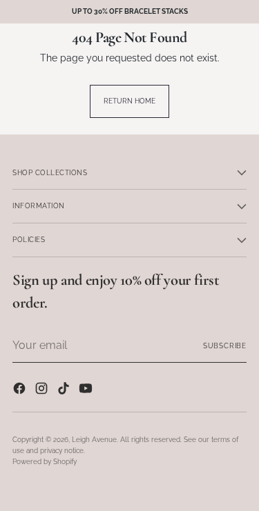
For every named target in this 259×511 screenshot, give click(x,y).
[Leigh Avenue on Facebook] (20, 390)
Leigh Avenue (94, 439)
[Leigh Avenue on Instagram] (43, 390)
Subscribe (225, 345)
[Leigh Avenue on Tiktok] (65, 390)
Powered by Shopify (44, 461)
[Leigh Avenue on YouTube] (87, 390)
